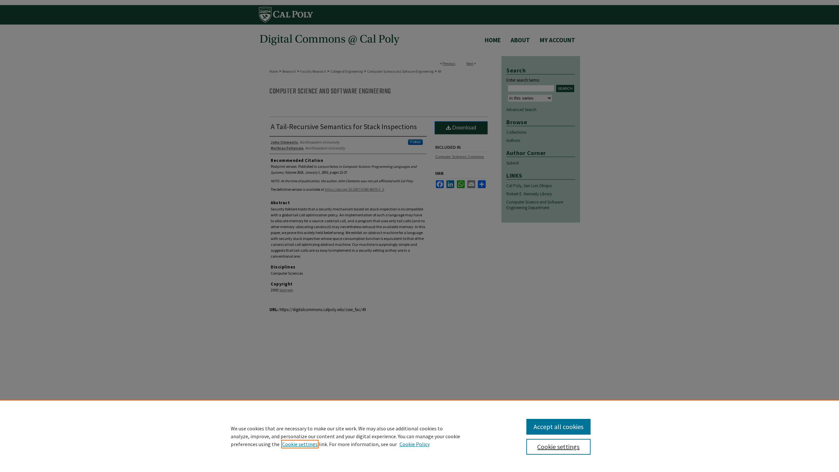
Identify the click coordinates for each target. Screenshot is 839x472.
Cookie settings (300, 444)
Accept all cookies (558, 427)
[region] (419, 436)
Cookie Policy (415, 444)
